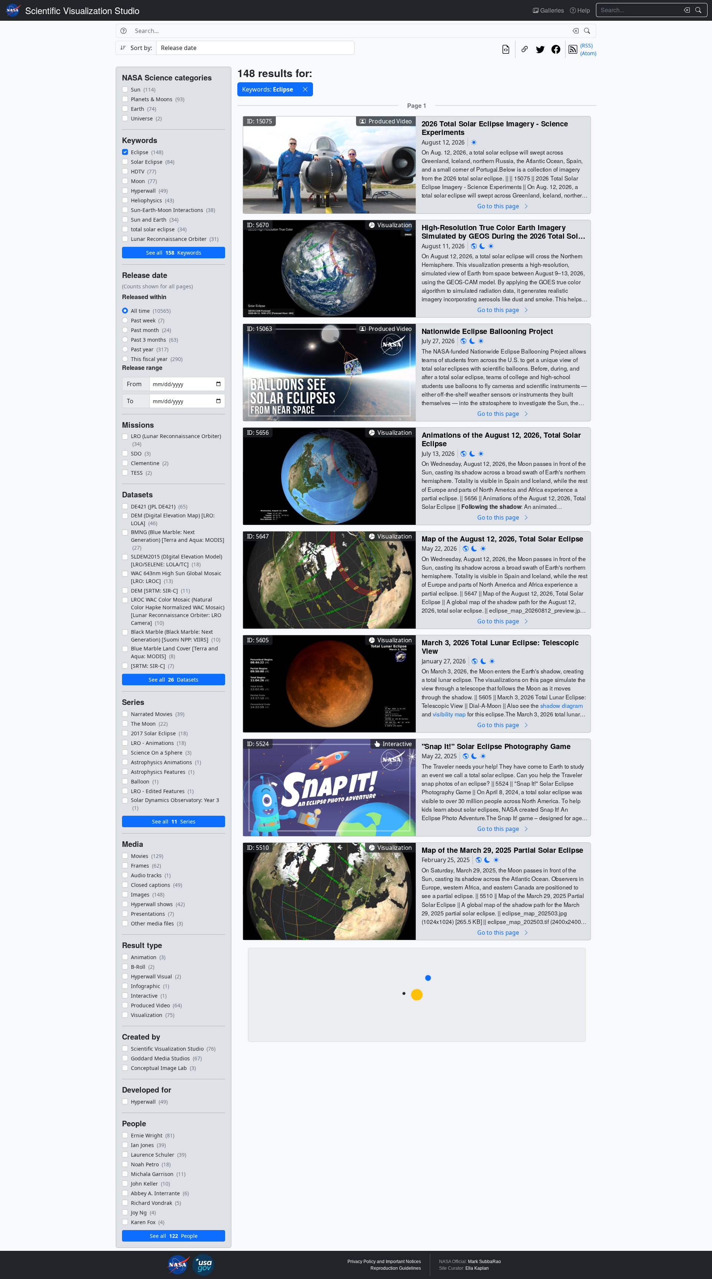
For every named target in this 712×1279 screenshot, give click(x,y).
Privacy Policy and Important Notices (384, 1261)
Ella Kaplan (477, 1268)
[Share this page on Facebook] (556, 49)
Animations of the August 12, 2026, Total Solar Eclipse (501, 439)
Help (583, 10)
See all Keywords (173, 252)
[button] (305, 89)
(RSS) (586, 45)
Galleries (551, 10)
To (130, 401)
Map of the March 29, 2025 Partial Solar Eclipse (503, 849)
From (134, 384)
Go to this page (498, 206)
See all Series (173, 821)
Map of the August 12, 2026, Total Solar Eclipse (503, 538)
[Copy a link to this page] (524, 49)
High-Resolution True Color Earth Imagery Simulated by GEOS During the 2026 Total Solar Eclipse (503, 231)
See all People (174, 1235)
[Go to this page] (329, 164)
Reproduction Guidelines (395, 1268)
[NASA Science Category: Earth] (474, 246)
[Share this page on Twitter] (540, 49)
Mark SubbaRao (484, 1261)
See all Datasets (173, 679)
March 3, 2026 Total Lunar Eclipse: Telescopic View (500, 646)
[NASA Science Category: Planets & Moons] (482, 246)
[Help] (123, 31)
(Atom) (588, 53)
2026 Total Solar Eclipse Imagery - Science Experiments (495, 127)
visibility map (449, 714)
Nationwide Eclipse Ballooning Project (487, 331)
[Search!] (699, 10)
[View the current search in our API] (506, 49)
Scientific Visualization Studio (82, 10)
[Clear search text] (685, 10)
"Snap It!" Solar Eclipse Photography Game (496, 746)
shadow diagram (561, 705)
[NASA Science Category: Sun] (474, 142)
